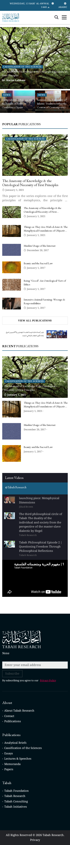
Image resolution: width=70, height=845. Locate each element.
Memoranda (12, 764)
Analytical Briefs (15, 742)
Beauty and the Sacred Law (38, 263)
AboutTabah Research (19, 710)
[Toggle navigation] (64, 17)
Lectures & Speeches (17, 758)
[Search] (56, 17)
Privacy (35, 840)
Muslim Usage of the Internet (39, 245)
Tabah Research (14, 796)
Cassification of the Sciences (23, 748)
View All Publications (35, 320)
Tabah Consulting (16, 801)
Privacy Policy (48, 680)
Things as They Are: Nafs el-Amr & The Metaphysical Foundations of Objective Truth (46, 230)
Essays (8, 753)
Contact (9, 716)
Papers (8, 769)
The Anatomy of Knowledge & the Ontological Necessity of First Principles (30, 182)
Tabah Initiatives (15, 806)
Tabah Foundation (16, 790)
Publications (12, 721)
